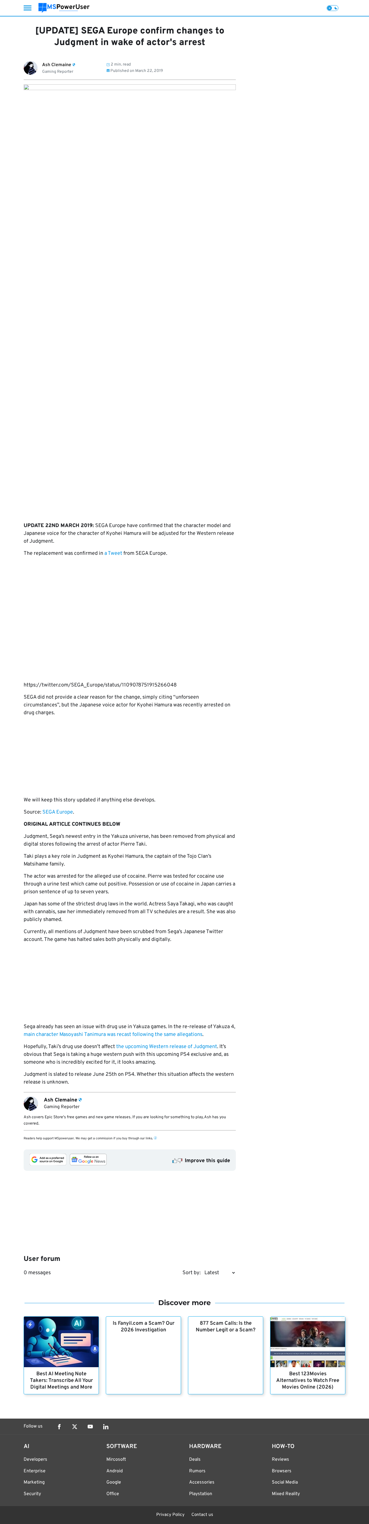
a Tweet (113, 553)
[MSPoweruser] (64, 8)
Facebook (59, 1426)
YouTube (90, 1426)
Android (114, 1471)
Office (112, 1494)
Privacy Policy (170, 1515)
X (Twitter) (74, 1426)
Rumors (197, 1471)
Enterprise (35, 1471)
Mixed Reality (286, 1494)
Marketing (34, 1482)
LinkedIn (105, 1426)
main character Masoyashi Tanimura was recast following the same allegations (113, 1034)
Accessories (201, 1482)
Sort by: (191, 1273)
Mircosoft (116, 1459)
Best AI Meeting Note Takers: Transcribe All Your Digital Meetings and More (61, 1381)
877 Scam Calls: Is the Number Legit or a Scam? (225, 1326)
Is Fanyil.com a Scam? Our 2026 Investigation (143, 1326)
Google (113, 1482)
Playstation (200, 1494)
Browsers (281, 1471)
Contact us (202, 1515)
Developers (35, 1459)
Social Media (285, 1482)
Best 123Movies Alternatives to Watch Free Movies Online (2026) (307, 1381)
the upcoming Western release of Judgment (166, 1046)
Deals (195, 1459)
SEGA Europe (57, 812)
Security (32, 1494)
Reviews (280, 1459)
